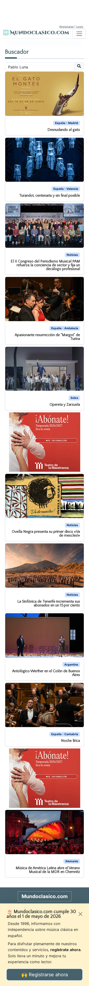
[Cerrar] (80, 914)
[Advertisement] (45, 12)
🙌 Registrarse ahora (44, 974)
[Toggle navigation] (79, 33)
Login (79, 26)
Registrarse (66, 26)
